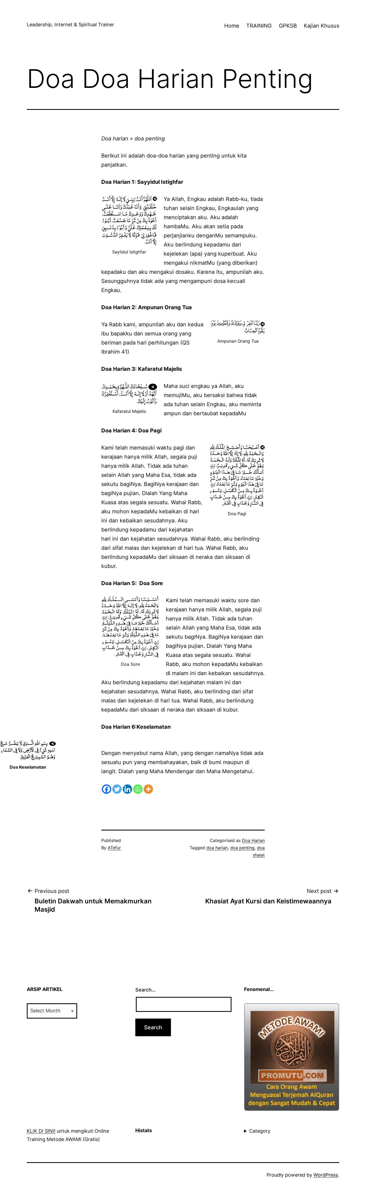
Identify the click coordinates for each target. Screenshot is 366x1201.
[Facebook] (106, 789)
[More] (148, 789)
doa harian (217, 847)
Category (259, 1131)
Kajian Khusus (321, 26)
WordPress (325, 1175)
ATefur (114, 847)
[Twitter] (117, 789)
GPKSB (288, 26)
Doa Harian (253, 840)
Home (231, 26)
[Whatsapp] (138, 789)
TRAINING (259, 26)
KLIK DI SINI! (41, 1131)
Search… (145, 990)
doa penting (242, 847)
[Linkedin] (127, 789)
